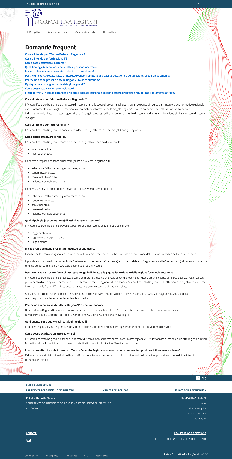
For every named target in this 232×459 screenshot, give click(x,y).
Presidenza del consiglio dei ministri (42, 3)
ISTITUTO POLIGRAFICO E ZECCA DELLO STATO (180, 439)
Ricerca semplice (197, 408)
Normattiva (200, 418)
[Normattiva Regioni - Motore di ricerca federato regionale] (70, 17)
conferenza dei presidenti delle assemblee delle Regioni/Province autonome (68, 405)
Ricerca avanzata (197, 413)
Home (203, 403)
